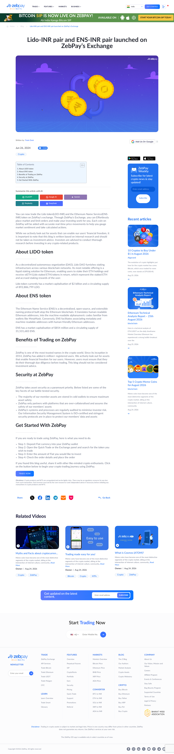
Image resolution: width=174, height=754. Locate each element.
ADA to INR (97, 711)
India (133, 7)
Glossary (44, 707)
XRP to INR (97, 707)
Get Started (152, 6)
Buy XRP (121, 703)
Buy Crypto (122, 711)
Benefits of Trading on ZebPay (30, 174)
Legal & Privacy (150, 701)
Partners (147, 705)
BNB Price (97, 672)
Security (70, 685)
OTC (43, 685)
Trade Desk (29, 140)
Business (75, 7)
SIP (68, 668)
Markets (63, 7)
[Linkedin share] (48, 498)
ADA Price (97, 681)
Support (70, 698)
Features (48, 7)
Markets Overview (100, 659)
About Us (148, 659)
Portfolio (70, 677)
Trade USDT (45, 677)
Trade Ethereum (47, 672)
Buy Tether (122, 698)
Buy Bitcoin (123, 690)
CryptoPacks (72, 672)
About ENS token (26, 172)
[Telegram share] (55, 498)
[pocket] (71, 498)
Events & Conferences (153, 679)
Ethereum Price (99, 668)
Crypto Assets (123, 672)
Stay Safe (148, 684)
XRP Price (96, 677)
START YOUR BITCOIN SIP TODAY (156, 18)
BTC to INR (97, 694)
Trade (35, 7)
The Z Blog (122, 659)
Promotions (71, 703)
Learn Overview (47, 698)
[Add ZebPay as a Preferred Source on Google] (142, 142)
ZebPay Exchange (48, 659)
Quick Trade (71, 694)
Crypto (21, 154)
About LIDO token (26, 169)
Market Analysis (124, 668)
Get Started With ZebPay (29, 180)
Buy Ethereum (124, 694)
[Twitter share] (32, 498)
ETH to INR (97, 698)
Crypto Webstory (125, 677)
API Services (46, 664)
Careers (147, 671)
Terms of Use (149, 697)
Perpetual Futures (74, 664)
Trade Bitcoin (46, 668)
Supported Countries (152, 692)
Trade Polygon (46, 681)
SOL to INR (97, 703)
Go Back (106, 498)
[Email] (63, 498)
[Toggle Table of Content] (81, 165)
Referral (70, 707)
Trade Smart (45, 703)
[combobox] (74, 634)
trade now (25, 474)
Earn (68, 681)
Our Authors (123, 664)
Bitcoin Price (98, 664)
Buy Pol (121, 707)
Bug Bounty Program (152, 688)
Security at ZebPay (26, 177)
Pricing (69, 690)
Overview (70, 659)
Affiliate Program (150, 675)
